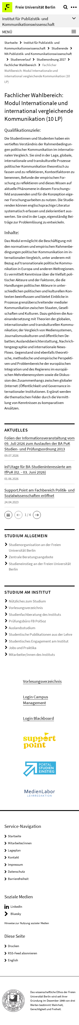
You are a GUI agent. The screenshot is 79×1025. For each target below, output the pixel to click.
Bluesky (16, 914)
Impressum (15, 864)
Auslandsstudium (22, 627)
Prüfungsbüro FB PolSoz (27, 621)
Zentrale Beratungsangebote (31, 557)
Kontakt (13, 857)
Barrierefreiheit (18, 879)
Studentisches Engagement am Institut (38, 641)
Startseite (11, 42)
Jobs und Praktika (22, 647)
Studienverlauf (21, 59)
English (13, 960)
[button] (8, 515)
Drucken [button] (13, 946)
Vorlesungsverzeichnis (26, 607)
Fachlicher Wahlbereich (20, 65)
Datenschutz (16, 871)
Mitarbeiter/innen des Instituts (32, 654)
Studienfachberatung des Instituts (35, 614)
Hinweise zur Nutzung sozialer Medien (26, 923)
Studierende (60, 48)
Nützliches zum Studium (27, 601)
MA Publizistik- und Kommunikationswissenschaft (38, 54)
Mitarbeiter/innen (20, 843)
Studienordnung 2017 (51, 59)
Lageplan (14, 850)
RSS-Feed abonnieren (22, 953)
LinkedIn (16, 906)
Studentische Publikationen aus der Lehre (40, 634)
